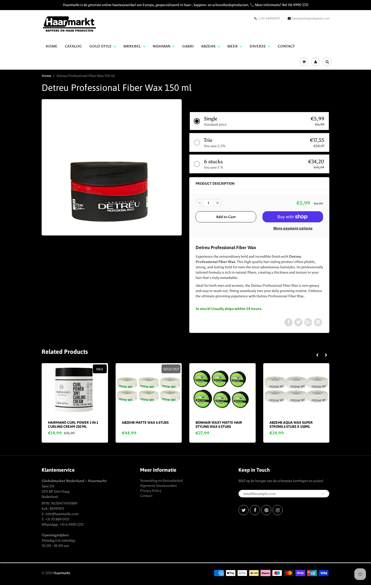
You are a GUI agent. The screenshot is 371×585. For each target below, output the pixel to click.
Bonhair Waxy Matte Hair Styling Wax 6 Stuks (219, 424)
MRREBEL (132, 46)
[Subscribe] (323, 494)
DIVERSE (258, 46)
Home (51, 46)
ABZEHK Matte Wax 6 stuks (145, 422)
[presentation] (317, 355)
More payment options (292, 228)
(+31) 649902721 (269, 18)
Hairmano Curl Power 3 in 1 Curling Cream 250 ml (73, 424)
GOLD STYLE (100, 46)
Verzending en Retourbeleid (161, 480)
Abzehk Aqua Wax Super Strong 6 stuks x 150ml (291, 424)
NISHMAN (161, 46)
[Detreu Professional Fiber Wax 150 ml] (111, 166)
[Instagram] (278, 510)
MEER (232, 46)
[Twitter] (243, 510)
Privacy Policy (150, 491)
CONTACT (286, 46)
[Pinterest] (266, 510)
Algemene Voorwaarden (158, 486)
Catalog (73, 46)
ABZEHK (208, 46)
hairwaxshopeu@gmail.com (310, 18)
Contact (146, 496)
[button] (259, 121)
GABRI (188, 46)
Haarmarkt (62, 573)
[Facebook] (255, 510)
